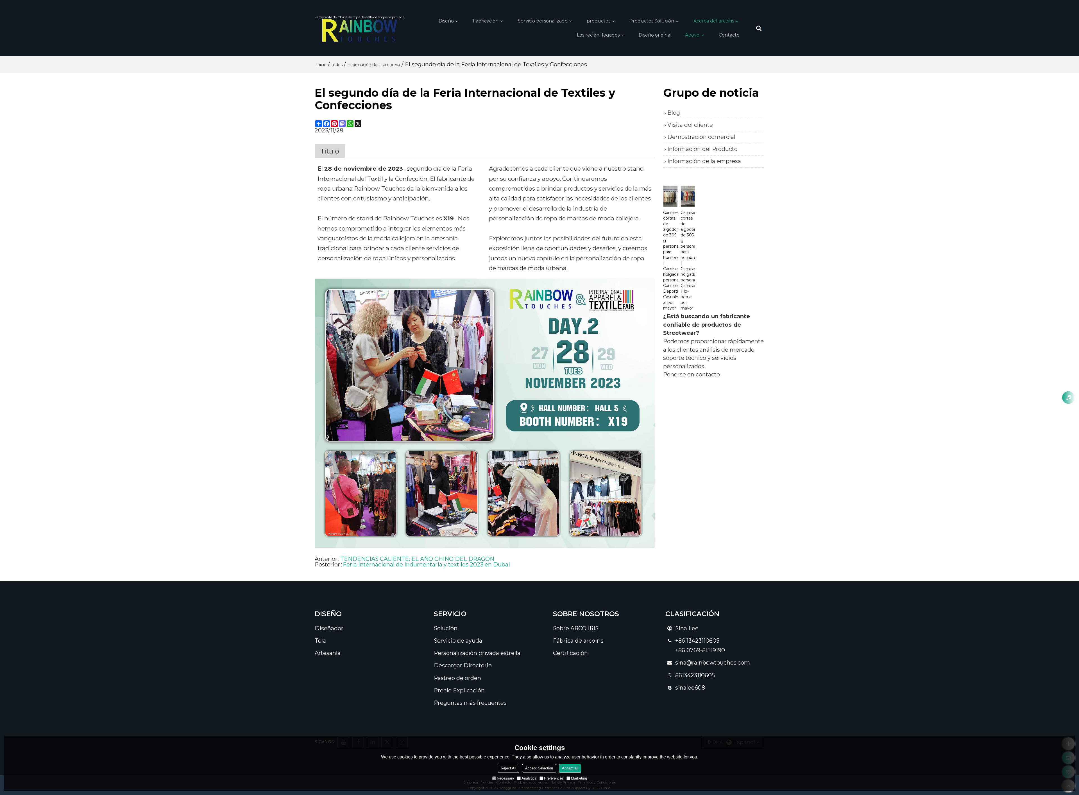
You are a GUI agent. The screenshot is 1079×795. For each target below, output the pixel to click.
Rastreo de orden (457, 678)
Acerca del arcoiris (713, 21)
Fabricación (485, 21)
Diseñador (329, 628)
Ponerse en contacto (691, 374)
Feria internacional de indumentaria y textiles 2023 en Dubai (426, 564)
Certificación (570, 653)
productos (598, 21)
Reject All (508, 768)
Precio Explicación (459, 690)
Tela (320, 640)
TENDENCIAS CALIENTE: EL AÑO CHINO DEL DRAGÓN (417, 559)
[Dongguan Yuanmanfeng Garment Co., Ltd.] (359, 30)
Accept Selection (539, 768)
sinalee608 (690, 687)
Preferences (554, 778)
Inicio (321, 64)
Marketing (579, 778)
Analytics (529, 778)
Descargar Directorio (463, 665)
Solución (445, 628)
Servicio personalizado (543, 21)
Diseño (446, 21)
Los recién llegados (598, 35)
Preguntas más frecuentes (470, 702)
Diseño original (655, 35)
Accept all (570, 768)
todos (337, 64)
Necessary (505, 778)
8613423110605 (695, 675)
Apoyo (692, 35)
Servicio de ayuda (458, 640)
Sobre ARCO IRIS (576, 628)
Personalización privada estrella (477, 653)
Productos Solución (651, 21)
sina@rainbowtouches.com (712, 662)
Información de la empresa (373, 64)
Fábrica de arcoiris (578, 640)
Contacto (729, 35)
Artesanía (328, 653)
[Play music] (1068, 397)
